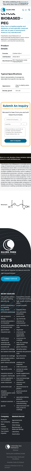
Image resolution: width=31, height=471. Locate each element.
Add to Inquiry (15, 141)
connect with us (10, 279)
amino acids (20, 316)
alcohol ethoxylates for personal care (7, 326)
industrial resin (5, 332)
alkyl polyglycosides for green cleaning (7, 298)
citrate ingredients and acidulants (7, 379)
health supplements (22, 373)
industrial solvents (7, 373)
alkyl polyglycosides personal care (7, 359)
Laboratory (15, 432)
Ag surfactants (21, 356)
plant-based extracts (8, 362)
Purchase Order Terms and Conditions (15, 458)
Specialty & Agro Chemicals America (15, 2)
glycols (3, 406)
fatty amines (5, 310)
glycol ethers (5, 330)
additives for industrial (20, 363)
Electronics (15, 423)
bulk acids (4, 367)
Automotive (16, 434)
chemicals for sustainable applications (20, 334)
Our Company (5, 422)
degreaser (19, 330)
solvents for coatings (8, 356)
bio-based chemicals (8, 351)
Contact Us (4, 429)
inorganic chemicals (7, 376)
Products (4, 419)
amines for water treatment (22, 370)
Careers (3, 426)
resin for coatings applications (22, 343)
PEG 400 (3, 397)
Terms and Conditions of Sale (15, 453)
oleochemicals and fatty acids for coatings (22, 407)
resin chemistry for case (22, 326)
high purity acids (6, 369)
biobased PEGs (21, 310)
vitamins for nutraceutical (20, 322)
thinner (3, 319)
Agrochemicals (17, 420)
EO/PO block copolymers (5, 339)
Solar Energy (16, 425)
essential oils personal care (23, 352)
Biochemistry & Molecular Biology (17, 428)
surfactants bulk (6, 387)
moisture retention (7, 401)
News (2, 424)
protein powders (21, 305)
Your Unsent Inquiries (5, 432)
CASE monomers (21, 367)
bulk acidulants (6, 316)
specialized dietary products (22, 398)
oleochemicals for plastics (22, 388)
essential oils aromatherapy (5, 343)
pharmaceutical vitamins (21, 392)
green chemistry (21, 347)
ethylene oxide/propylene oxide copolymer (8, 393)
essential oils (5, 347)
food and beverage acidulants (22, 379)
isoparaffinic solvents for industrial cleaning (23, 298)
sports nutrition (21, 376)
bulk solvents (20, 358)
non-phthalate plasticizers (21, 313)
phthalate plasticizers (8, 312)
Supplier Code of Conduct (15, 462)
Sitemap (15, 450)
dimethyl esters (21, 349)
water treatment (6, 382)
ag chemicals (20, 319)
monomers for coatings (21, 339)
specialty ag (5, 301)
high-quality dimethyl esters (23, 302)
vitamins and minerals (20, 383)
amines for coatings (7, 349)
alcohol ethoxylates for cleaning (7, 306)
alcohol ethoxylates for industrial (7, 322)
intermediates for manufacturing (22, 402)
